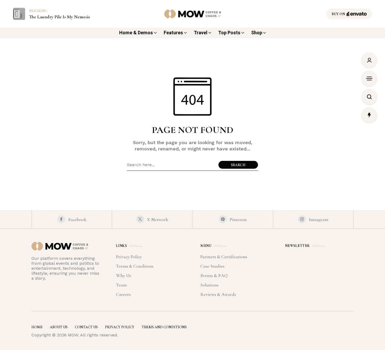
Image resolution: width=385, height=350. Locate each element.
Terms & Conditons (134, 266)
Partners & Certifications (223, 256)
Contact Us (86, 327)
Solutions (209, 285)
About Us (59, 327)
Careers (123, 294)
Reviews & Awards (218, 294)
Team (121, 285)
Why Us (123, 275)
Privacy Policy (129, 256)
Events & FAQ (214, 275)
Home (36, 327)
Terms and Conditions (164, 327)
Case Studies (212, 266)
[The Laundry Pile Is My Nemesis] (19, 13)
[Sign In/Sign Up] (369, 60)
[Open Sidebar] (369, 78)
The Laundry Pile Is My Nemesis (59, 17)
